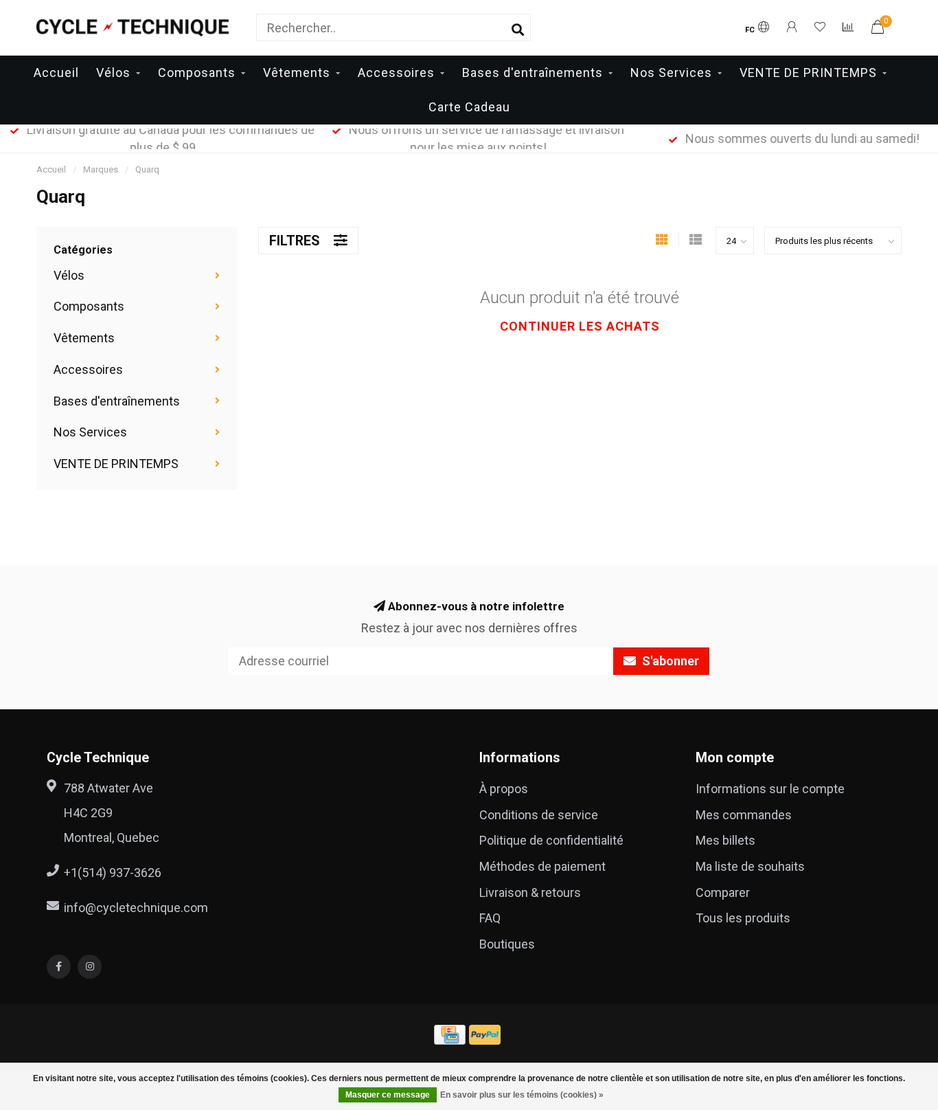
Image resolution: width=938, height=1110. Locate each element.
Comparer (723, 892)
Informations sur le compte (770, 788)
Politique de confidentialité (551, 840)
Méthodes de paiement (542, 866)
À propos (503, 788)
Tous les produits (743, 918)
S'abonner (669, 661)
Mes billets (725, 840)
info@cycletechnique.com (136, 907)
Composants (197, 72)
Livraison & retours (530, 892)
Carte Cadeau (469, 107)
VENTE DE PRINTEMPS (808, 72)
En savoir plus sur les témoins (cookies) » (522, 1095)
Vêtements (296, 72)
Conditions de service (538, 815)
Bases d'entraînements (532, 72)
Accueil (56, 72)
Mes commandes (744, 815)
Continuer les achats (580, 326)
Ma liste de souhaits (750, 866)
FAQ (490, 918)
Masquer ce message (387, 1095)
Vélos (113, 72)
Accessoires (396, 72)
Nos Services (671, 72)
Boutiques (507, 944)
